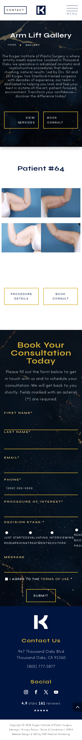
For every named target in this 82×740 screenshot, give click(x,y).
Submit (41, 596)
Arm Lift (26, 35)
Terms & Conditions (51, 729)
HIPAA (69, 729)
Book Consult (55, 120)
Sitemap (14, 729)
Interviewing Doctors (61, 540)
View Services (26, 120)
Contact (15, 9)
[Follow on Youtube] (56, 692)
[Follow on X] (46, 692)
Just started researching (16, 540)
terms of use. (56, 579)
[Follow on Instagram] (26, 692)
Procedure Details (21, 296)
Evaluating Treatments (38, 540)
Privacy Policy (29, 729)
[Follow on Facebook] (36, 692)
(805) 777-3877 (41, 666)
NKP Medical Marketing (56, 734)
